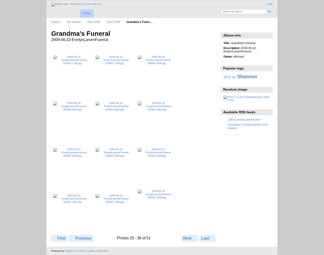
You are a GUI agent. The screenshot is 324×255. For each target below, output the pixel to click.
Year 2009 (93, 21)
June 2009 (113, 21)
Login (270, 4)
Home (87, 13)
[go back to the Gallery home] (76, 4)
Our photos (74, 21)
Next (187, 238)
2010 (227, 77)
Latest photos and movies (244, 119)
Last (205, 238)
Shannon (247, 76)
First (61, 238)
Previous (83, 238)
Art (234, 77)
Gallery (55, 21)
